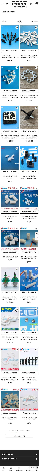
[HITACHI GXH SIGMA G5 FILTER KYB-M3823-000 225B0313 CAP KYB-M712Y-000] (29, 77)
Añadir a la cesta (10, 91)
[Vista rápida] (16, 27)
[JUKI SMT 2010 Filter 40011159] (10, 238)
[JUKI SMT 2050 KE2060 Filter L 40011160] (10, 198)
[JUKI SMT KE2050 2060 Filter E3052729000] (10, 319)
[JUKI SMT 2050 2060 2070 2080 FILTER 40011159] (29, 198)
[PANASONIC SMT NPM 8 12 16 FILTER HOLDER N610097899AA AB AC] (29, 319)
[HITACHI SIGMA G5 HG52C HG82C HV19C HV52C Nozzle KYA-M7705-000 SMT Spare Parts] (10, 37)
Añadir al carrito (10, 51)
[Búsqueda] (7, 4)
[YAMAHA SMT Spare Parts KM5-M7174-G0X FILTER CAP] (10, 77)
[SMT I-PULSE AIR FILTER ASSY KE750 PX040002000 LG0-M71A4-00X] (29, 238)
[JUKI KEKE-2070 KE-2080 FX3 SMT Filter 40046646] (29, 279)
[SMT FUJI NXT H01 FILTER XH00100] (10, 158)
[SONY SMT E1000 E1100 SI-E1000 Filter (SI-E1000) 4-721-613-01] (10, 359)
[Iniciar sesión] (31, 4)
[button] (18, 21)
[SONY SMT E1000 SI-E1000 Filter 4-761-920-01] (10, 399)
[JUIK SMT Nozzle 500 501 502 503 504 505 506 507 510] (10, 279)
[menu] (2, 4)
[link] (11, 469)
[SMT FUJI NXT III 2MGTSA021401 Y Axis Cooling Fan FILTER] (10, 117)
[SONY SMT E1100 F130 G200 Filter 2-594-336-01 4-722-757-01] (29, 399)
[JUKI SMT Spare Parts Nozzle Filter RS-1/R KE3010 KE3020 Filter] (29, 37)
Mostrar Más (19, 436)
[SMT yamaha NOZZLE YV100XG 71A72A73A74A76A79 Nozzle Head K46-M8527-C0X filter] (29, 158)
